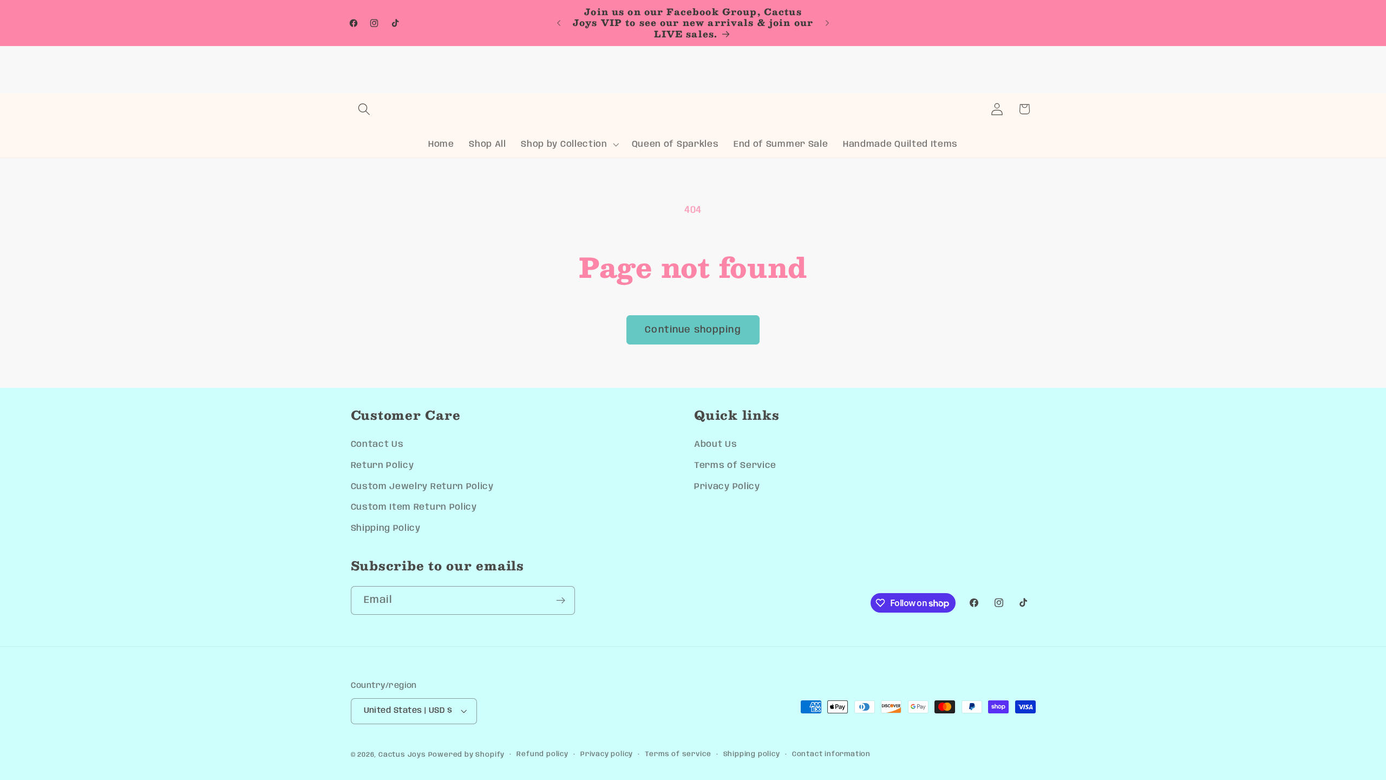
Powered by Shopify (466, 754)
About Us (715, 444)
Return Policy (382, 465)
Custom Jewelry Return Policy (422, 486)
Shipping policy (751, 754)
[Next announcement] (827, 23)
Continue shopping (693, 330)
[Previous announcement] (559, 23)
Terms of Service (735, 465)
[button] (364, 109)
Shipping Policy (386, 528)
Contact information (831, 754)
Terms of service (678, 754)
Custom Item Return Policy (414, 507)
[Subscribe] (560, 600)
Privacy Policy (727, 486)
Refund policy (542, 754)
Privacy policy (606, 754)
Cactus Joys (402, 754)
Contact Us (377, 444)
